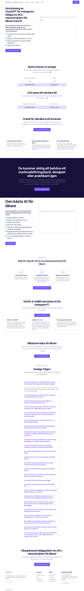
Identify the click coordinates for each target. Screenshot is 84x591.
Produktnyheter (40, 581)
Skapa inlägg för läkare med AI (42, 129)
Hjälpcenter (39, 579)
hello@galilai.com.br (68, 574)
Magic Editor (15, 2)
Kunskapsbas (52, 575)
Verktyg (21, 2)
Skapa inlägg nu (10, 243)
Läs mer (27, 2)
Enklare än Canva (37, 320)
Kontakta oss (52, 577)
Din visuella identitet (63, 141)
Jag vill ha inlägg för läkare (13, 50)
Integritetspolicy (52, 581)
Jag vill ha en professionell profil (42, 287)
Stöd (32, 2)
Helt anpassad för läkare (14, 141)
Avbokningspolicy (53, 579)
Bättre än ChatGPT (12, 320)
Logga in (76, 2)
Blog (38, 577)
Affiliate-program (40, 575)
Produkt (37, 2)
